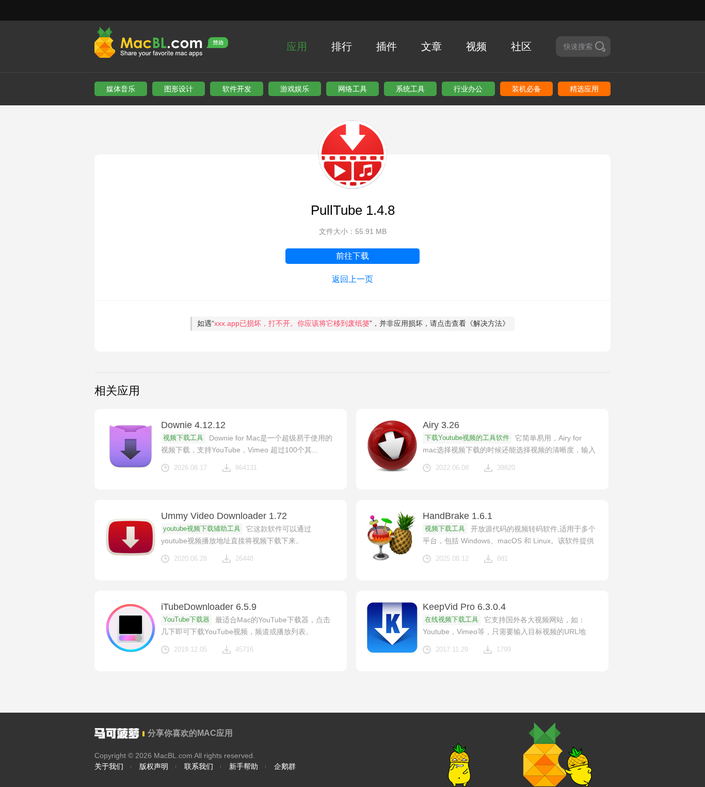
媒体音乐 (120, 89)
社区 (521, 46)
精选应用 (584, 89)
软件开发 (236, 89)
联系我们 (198, 766)
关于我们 (108, 766)
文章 (431, 46)
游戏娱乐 (294, 89)
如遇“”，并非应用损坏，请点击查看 (353, 323)
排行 (341, 46)
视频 (476, 46)
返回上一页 (352, 279)
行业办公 (468, 89)
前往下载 (352, 255)
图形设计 (178, 89)
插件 (386, 46)
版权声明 (153, 766)
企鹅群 (285, 766)
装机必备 (526, 89)
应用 (296, 46)
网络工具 (352, 89)
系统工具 (410, 89)
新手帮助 (243, 766)
